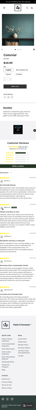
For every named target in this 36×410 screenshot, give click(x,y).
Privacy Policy (7, 382)
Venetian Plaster (24, 348)
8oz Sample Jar (22, 70)
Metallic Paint (23, 345)
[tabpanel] (15, 49)
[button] (15, 86)
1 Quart (8, 74)
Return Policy (7, 388)
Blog (3, 370)
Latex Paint (22, 339)
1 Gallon (8, 70)
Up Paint (6, 58)
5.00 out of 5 (22, 147)
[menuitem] (8, 340)
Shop (20, 335)
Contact (5, 375)
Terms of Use (6, 385)
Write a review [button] (18, 166)
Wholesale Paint (8, 362)
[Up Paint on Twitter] (2, 400)
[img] (4, 178)
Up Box (20, 356)
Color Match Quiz (8, 349)
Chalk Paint (22, 342)
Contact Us (6, 379)
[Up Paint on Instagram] (12, 400)
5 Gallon (19, 74)
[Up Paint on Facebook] (7, 400)
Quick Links (6, 335)
